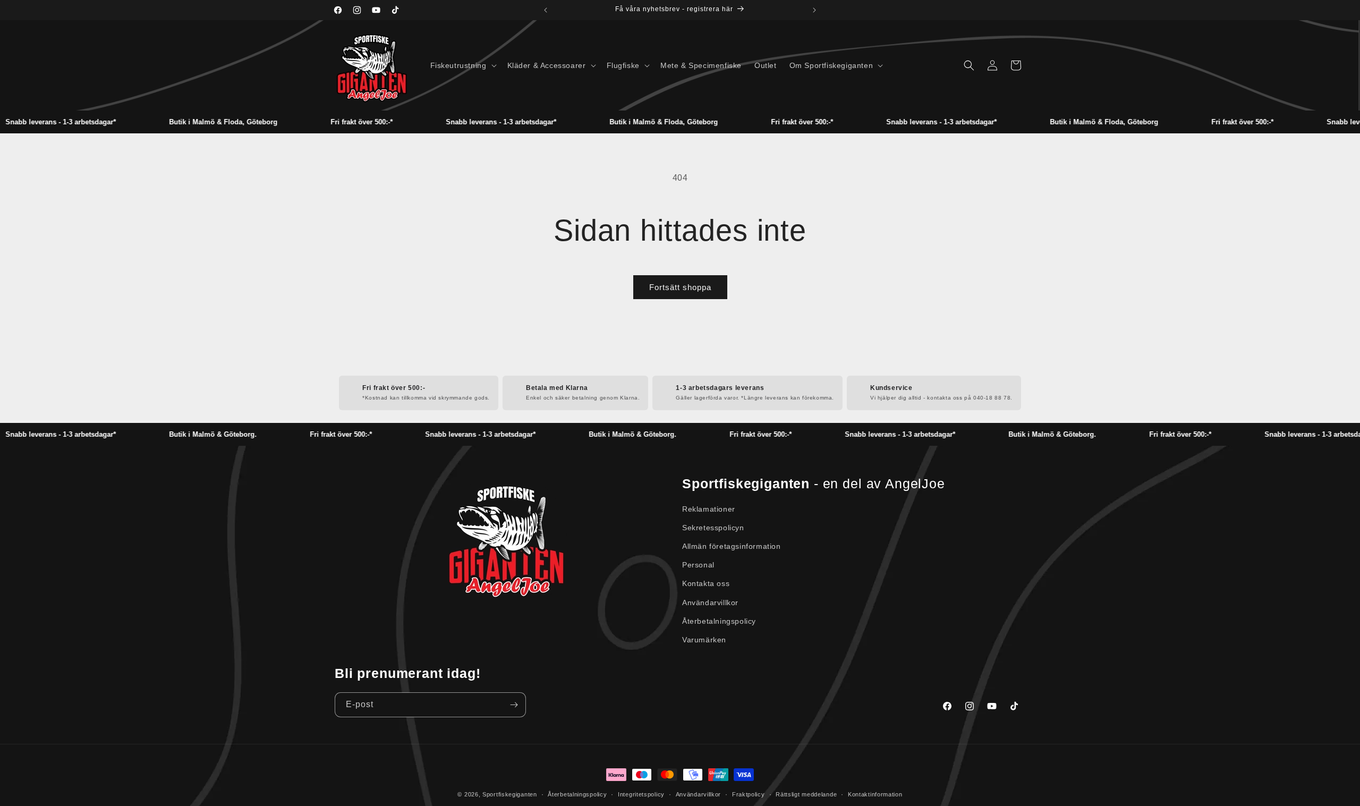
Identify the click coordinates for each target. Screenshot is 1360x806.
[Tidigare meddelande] (545, 10)
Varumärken (704, 639)
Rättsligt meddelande (806, 794)
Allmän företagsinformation (731, 546)
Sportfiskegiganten (509, 794)
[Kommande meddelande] (814, 10)
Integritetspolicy (641, 794)
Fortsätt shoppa (680, 287)
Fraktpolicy (748, 794)
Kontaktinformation (875, 794)
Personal (698, 565)
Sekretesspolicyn (713, 527)
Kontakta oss (705, 583)
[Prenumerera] (513, 704)
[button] (462, 65)
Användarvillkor (710, 602)
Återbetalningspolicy (719, 621)
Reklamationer (708, 509)
